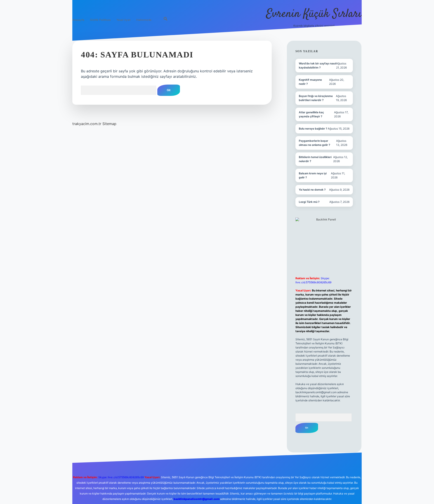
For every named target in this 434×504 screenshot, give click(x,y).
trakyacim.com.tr (86, 123)
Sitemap (109, 123)
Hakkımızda (143, 19)
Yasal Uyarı (123, 19)
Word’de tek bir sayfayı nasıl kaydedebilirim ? (317, 65)
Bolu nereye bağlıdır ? (313, 128)
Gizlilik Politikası (100, 19)
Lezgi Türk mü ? (309, 201)
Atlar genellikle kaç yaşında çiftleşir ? (311, 114)
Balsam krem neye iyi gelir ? (313, 175)
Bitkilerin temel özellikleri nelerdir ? (315, 159)
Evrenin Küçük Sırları (314, 14)
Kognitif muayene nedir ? (310, 81)
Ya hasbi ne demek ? (312, 189)
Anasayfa (78, 19)
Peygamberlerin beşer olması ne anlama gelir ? (314, 143)
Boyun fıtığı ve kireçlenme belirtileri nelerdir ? (316, 98)
